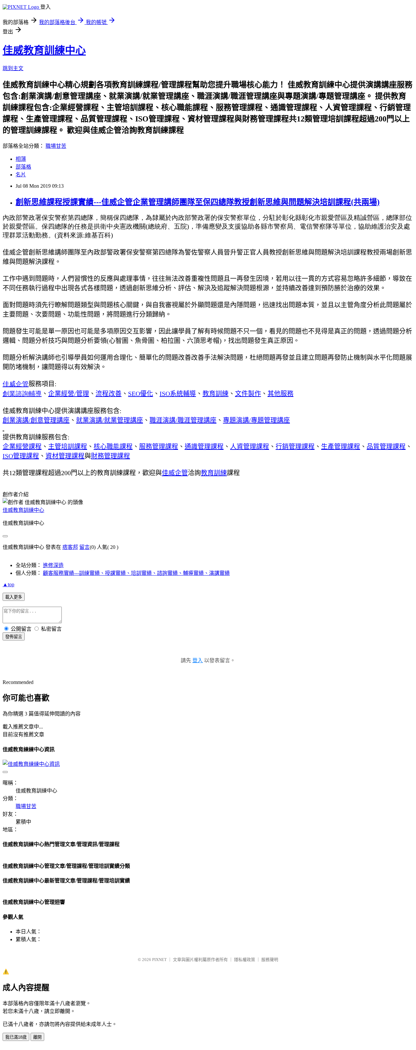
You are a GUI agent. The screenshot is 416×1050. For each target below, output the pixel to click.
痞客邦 (70, 547)
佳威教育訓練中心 (44, 50)
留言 (84, 547)
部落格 (23, 167)
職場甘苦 (56, 146)
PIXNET (159, 959)
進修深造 (53, 565)
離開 (37, 1037)
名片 (21, 174)
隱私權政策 (244, 959)
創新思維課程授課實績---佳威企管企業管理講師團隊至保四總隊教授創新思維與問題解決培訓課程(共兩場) (198, 202)
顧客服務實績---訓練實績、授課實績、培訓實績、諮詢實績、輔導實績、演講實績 (136, 573)
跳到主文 (13, 68)
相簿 (21, 159)
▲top (8, 584)
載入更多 (13, 597)
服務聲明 (269, 959)
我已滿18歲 (16, 1037)
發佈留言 (13, 636)
